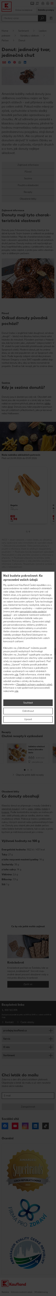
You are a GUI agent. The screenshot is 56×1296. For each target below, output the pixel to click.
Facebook (5, 1126)
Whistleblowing (41, 1292)
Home (5, 30)
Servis (6, 1038)
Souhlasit (28, 702)
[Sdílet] (4, 62)
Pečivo (5, 40)
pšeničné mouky (10, 808)
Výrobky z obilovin (29, 35)
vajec (30, 808)
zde (16, 674)
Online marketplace (23, 10)
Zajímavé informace (28, 164)
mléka (37, 808)
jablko (47, 403)
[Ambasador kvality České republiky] (28, 1253)
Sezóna (28, 178)
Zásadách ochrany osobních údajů (34, 684)
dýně (10, 406)
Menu (51, 3)
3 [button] (31, 770)
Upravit (28, 719)
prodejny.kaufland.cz (15, 1030)
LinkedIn (35, 1126)
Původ (28, 171)
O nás (6, 1047)
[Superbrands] (28, 1170)
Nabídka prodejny (46, 10)
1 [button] (25, 770)
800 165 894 (11, 1010)
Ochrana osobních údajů (21, 1292)
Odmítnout (28, 711)
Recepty (28, 192)
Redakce (5, 1292)
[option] (28, 495)
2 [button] (28, 770)
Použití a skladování (28, 185)
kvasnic (5, 812)
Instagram (25, 1126)
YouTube (15, 1126)
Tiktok (45, 1126)
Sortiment (23, 30)
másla (45, 808)
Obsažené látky (28, 198)
